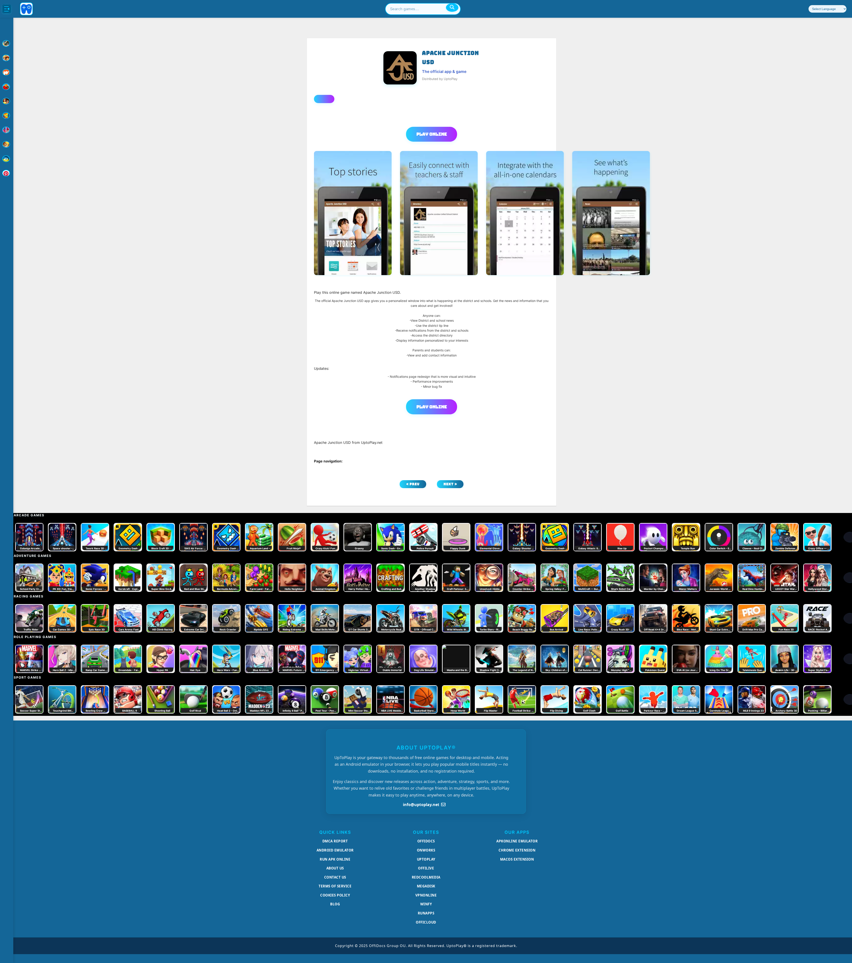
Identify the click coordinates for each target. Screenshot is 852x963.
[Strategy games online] (6, 144)
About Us (335, 868)
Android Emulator (335, 850)
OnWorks (426, 850)
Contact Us (335, 877)
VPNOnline (426, 895)
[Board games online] (6, 72)
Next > (450, 484)
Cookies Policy (335, 895)
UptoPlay (426, 859)
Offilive (426, 868)
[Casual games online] (6, 86)
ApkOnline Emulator (517, 841)
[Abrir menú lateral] (6, 8)
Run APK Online (335, 859)
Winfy (426, 904)
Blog (335, 904)
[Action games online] (6, 43)
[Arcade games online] (6, 58)
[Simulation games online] (6, 115)
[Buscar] (452, 7)
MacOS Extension (517, 859)
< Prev (413, 484)
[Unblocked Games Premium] (6, 173)
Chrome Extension (517, 850)
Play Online (431, 134)
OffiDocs (426, 841)
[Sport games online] (6, 130)
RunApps (426, 913)
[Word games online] (6, 158)
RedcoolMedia (426, 877)
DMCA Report (335, 841)
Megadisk (426, 886)
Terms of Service (335, 886)
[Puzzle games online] (6, 101)
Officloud (426, 922)
